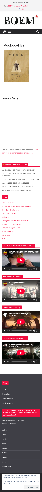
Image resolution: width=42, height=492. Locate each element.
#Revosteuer (6, 466)
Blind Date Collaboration (10, 210)
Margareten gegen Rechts (11, 228)
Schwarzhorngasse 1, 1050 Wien (13, 420)
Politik (4, 439)
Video (4, 444)
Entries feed (6, 394)
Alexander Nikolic (8, 203)
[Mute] (34, 269)
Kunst (4, 434)
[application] (21, 260)
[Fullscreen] (37, 269)
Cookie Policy (7, 483)
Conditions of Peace (9, 213)
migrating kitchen (8, 231)
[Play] (4, 269)
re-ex (3, 238)
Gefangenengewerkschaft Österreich (15, 221)
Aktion (4, 430)
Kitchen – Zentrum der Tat (11, 224)
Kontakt (5, 448)
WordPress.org (7, 403)
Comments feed (7, 399)
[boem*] (4, 31)
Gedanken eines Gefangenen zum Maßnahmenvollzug (20, 5)
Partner (4, 453)
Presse (4, 457)
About (4, 462)
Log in (4, 389)
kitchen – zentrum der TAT (16, 164)
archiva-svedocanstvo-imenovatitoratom (16, 206)
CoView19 (5, 217)
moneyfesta (6, 235)
